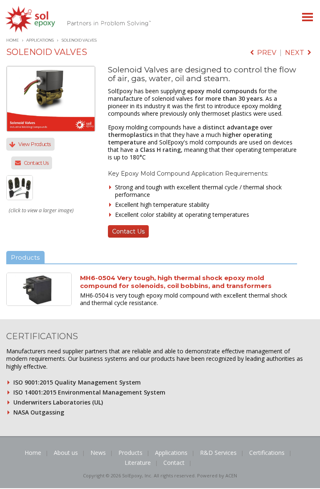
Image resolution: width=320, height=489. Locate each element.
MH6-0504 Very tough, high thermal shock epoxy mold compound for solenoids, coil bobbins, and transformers (176, 281)
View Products (34, 144)
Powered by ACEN (217, 475)
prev (265, 53)
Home (12, 40)
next (296, 53)
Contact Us (36, 163)
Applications (40, 40)
